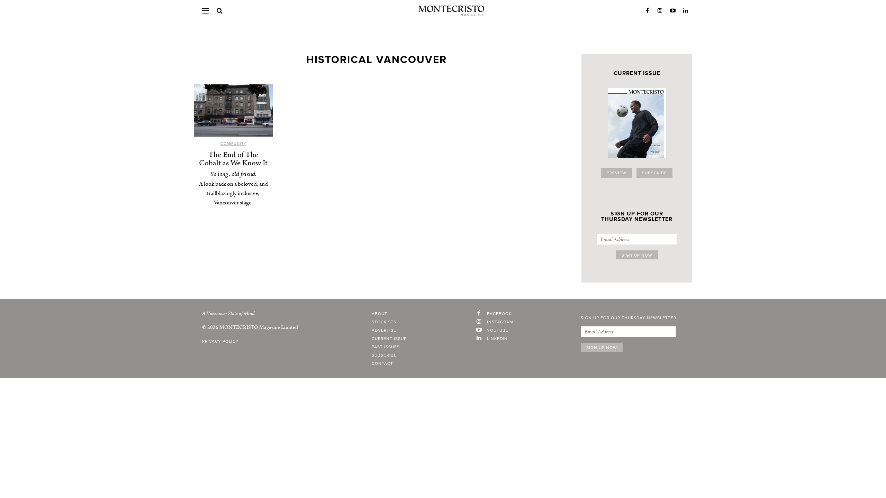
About (379, 313)
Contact (382, 363)
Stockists (384, 322)
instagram (500, 322)
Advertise (384, 330)
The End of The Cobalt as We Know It (233, 159)
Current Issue (389, 338)
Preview (616, 172)
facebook (499, 313)
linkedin (497, 338)
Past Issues (386, 346)
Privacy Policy (220, 341)
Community (233, 143)
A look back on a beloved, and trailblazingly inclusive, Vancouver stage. (233, 193)
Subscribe (654, 172)
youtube (497, 330)
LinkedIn (685, 11)
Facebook (647, 11)
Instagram (660, 11)
